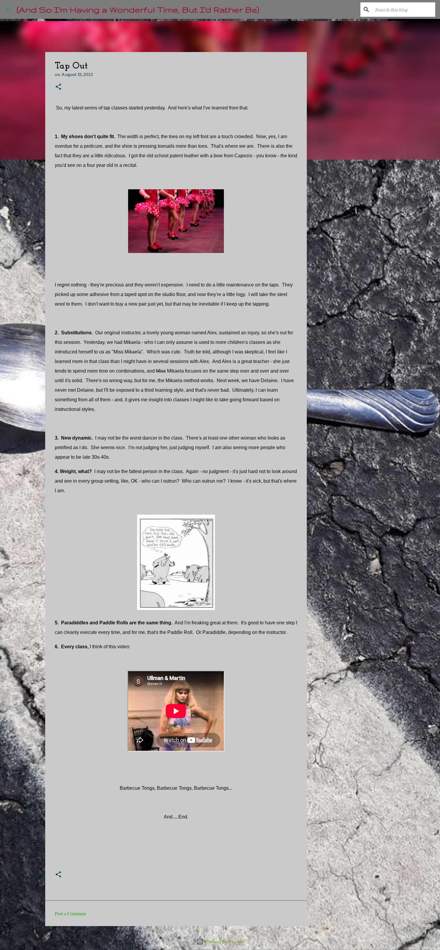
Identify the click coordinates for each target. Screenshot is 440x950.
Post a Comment (70, 913)
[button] (58, 87)
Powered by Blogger (224, 941)
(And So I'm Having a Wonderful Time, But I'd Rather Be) (138, 9)
